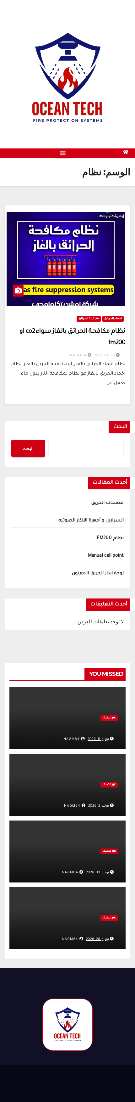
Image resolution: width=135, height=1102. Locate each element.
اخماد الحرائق (113, 318)
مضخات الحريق (107, 503)
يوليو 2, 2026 (98, 806)
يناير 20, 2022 (104, 356)
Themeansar (114, 1077)
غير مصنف (109, 718)
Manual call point (106, 556)
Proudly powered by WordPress (39, 1077)
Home (100, 1087)
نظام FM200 (110, 538)
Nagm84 (79, 356)
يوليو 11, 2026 (98, 739)
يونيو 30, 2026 (97, 873)
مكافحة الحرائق (88, 318)
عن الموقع (71, 1087)
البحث (120, 427)
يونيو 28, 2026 (97, 939)
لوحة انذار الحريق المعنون (98, 573)
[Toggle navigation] (63, 153)
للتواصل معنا (36, 1087)
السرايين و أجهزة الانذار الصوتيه (91, 520)
